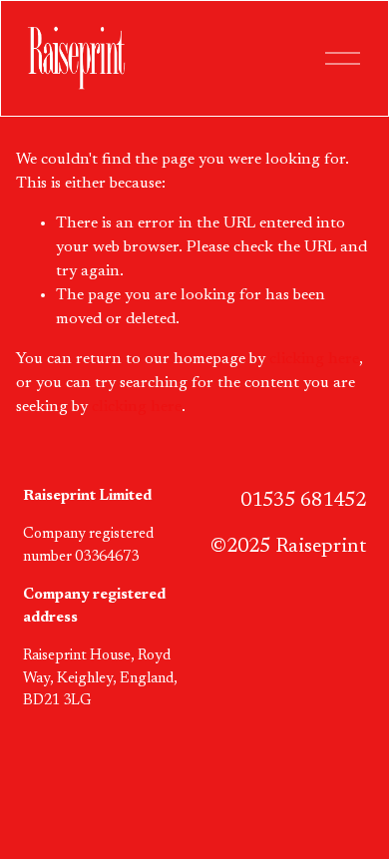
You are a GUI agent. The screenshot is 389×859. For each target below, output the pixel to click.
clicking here (314, 359)
